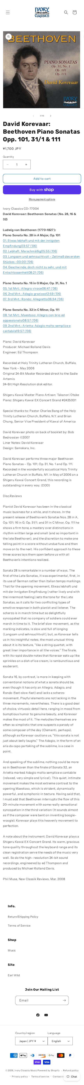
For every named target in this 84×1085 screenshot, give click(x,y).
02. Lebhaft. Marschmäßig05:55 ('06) (30, 251)
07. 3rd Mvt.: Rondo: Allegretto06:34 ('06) (33, 299)
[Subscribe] (64, 1000)
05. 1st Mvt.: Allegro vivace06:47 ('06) (30, 288)
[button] (8, 12)
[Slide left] (33, 116)
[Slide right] (50, 116)
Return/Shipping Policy (23, 916)
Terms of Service (19, 925)
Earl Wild (14, 975)
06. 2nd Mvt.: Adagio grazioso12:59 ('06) (32, 294)
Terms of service (40, 1076)
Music (12, 950)
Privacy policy (20, 1076)
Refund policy (71, 1070)
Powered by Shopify (49, 1070)
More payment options (42, 199)
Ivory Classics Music (26, 1070)
